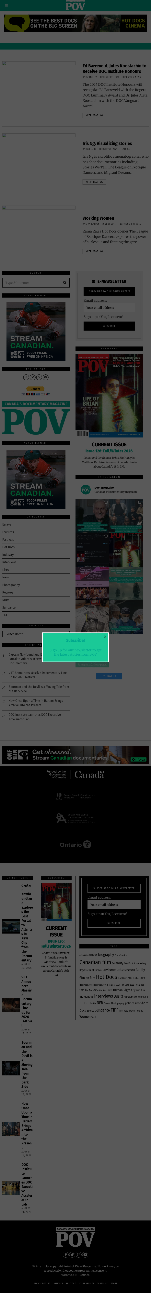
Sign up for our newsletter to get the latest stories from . (76, 652)
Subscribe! (75, 640)
